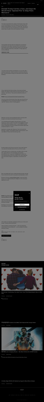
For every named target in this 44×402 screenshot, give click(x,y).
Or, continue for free (22, 209)
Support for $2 (22, 204)
